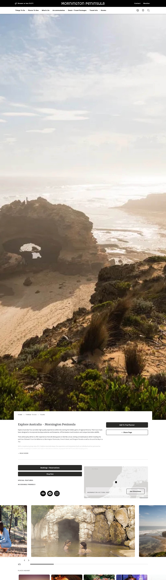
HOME (20, 415)
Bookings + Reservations (49, 468)
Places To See (33, 10)
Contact (137, 3)
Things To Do (20, 10)
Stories (103, 10)
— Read (23, 453)
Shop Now (50, 474)
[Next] (28, 560)
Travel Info (94, 10)
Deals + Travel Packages (77, 10)
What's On (45, 10)
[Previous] (25, 560)
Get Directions (135, 491)
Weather (146, 3)
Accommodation (59, 10)
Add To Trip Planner (127, 425)
